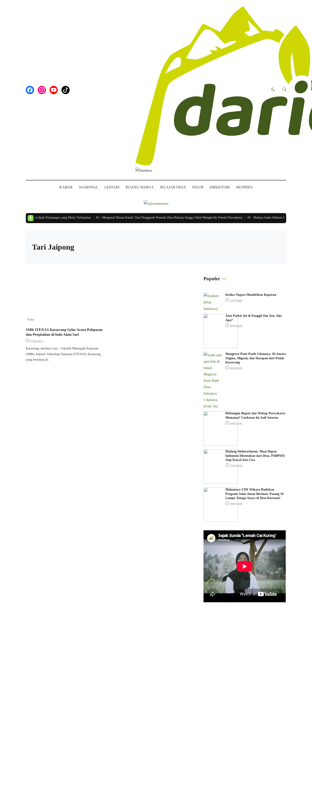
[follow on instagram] (42, 90)
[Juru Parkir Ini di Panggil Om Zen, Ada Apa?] (221, 347)
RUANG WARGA (140, 187)
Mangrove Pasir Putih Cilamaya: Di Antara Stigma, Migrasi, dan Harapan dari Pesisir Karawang (255, 358)
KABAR (66, 187)
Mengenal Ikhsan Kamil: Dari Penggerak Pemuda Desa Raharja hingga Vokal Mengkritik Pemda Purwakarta (164, 217)
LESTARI (111, 187)
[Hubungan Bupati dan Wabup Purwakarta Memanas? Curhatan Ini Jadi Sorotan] (221, 444)
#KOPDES (244, 187)
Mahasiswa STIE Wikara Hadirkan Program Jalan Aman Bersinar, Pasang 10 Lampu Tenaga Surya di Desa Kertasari (254, 493)
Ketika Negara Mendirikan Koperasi (250, 294)
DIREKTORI (220, 187)
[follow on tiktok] (65, 90)
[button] (273, 90)
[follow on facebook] (30, 90)
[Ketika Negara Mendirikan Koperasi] (213, 309)
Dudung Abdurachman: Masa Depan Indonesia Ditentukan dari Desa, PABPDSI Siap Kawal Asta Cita (255, 455)
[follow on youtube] (54, 90)
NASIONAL (88, 187)
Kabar (31, 319)
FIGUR (198, 187)
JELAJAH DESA (173, 187)
